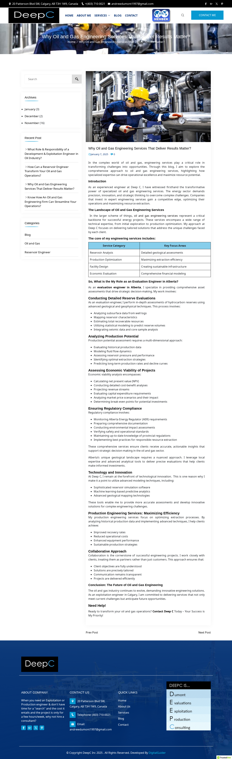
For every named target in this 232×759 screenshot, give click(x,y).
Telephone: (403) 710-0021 (94, 715)
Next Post (204, 632)
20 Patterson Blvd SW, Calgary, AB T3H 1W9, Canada (45, 4)
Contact (131, 15)
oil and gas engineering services (156, 216)
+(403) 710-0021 (95, 4)
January (30, 109)
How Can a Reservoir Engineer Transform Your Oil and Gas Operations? (47, 171)
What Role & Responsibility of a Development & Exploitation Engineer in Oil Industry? (51, 153)
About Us (124, 706)
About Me (84, 15)
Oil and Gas (32, 243)
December (32, 116)
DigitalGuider (157, 753)
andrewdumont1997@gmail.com (132, 4)
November (32, 123)
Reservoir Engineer (37, 252)
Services (101, 15)
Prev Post (92, 632)
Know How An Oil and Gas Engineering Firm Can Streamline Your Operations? (50, 201)
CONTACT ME (207, 15)
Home (69, 15)
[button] (224, 756)
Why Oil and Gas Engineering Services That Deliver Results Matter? (49, 186)
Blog (118, 15)
